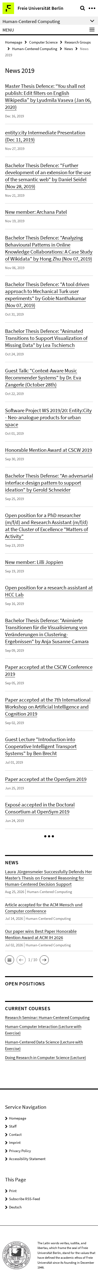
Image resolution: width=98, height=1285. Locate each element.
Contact (15, 1134)
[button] (49, 836)
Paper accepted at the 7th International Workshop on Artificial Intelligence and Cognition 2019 (47, 706)
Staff (13, 1126)
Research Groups (78, 42)
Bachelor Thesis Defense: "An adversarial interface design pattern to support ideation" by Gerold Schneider (49, 482)
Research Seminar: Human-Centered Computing (47, 1017)
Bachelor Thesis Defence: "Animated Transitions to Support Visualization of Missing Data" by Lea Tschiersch (46, 338)
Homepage (13, 42)
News (68, 48)
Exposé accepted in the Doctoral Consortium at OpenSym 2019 (40, 808)
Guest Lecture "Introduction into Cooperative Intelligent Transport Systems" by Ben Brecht (41, 746)
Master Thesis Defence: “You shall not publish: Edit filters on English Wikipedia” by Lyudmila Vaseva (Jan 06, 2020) (48, 96)
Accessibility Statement (27, 1158)
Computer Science (43, 42)
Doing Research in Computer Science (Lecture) (45, 1057)
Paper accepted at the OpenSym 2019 (45, 779)
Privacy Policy (20, 1150)
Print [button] (13, 1190)
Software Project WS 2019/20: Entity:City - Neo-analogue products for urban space (48, 417)
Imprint (15, 1142)
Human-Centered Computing (34, 48)
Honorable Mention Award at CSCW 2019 (48, 450)
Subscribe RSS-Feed (24, 1198)
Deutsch (15, 1207)
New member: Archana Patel (36, 211)
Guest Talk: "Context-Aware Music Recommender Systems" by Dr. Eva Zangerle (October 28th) (43, 377)
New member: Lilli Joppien (34, 562)
